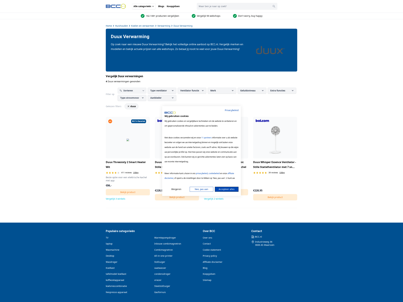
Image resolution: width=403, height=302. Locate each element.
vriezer (158, 280)
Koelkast (110, 267)
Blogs (161, 6)
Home (109, 25)
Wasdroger (111, 261)
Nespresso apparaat (116, 292)
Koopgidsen (173, 6)
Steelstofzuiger (162, 286)
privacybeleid (202, 173)
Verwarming (163, 25)
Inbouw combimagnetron (167, 243)
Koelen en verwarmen (142, 25)
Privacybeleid (231, 110)
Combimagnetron (163, 249)
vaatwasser (160, 267)
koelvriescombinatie (116, 286)
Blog (205, 267)
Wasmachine (112, 249)
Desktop (110, 255)
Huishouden (121, 25)
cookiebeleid (214, 173)
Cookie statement (212, 249)
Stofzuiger (159, 261)
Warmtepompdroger (165, 237)
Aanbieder (156, 97)
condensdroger (162, 273)
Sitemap (207, 280)
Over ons (207, 237)
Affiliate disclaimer (212, 261)
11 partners (206, 137)
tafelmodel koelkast (116, 273)
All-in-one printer (163, 255)
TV (107, 237)
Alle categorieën (142, 6)
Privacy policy (210, 255)
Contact (207, 243)
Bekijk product (127, 192)
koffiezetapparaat (115, 280)
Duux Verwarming (183, 25)
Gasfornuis (160, 292)
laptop (109, 243)
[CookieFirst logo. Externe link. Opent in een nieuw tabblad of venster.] (170, 112)
